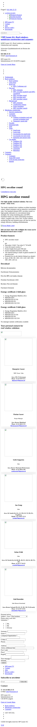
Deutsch (19, 15)
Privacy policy (9, 27)
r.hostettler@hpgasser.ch (18, 610)
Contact (7, 24)
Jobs (6, 26)
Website (3, 660)
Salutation (5, 620)
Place (2, 652)
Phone (3, 642)
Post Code (4, 650)
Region (3, 654)
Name (3, 633)
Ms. (8, 624)
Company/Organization (9, 635)
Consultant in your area (8, 192)
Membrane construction (12, 707)
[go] (21, 33)
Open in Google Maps (8, 702)
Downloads (8, 29)
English (18, 17)
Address (3, 646)
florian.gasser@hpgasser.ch (19, 425)
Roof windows (10, 706)
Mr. (8, 626)
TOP (2, 725)
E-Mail (4, 640)
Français (19, 18)
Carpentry (8, 709)
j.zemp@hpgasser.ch (18, 518)
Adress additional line (8, 648)
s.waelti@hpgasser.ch (18, 565)
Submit (4, 663)
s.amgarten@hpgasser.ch (18, 471)
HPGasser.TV (9, 22)
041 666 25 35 (11, 9)
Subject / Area (6, 616)
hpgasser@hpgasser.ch (18, 380)
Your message (6, 658)
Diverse (9, 628)
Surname (4, 631)
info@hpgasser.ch (11, 56)
